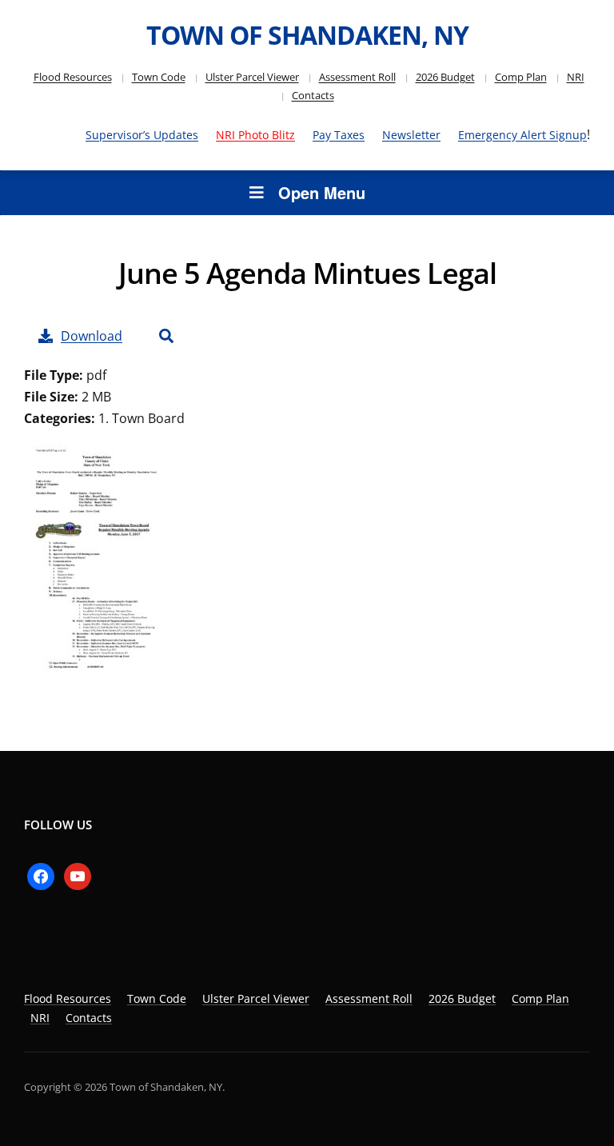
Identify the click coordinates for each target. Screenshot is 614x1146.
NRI (575, 77)
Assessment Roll (357, 77)
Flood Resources (73, 77)
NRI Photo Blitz (255, 134)
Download (91, 336)
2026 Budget (445, 77)
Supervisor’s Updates (142, 134)
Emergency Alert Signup (522, 134)
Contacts (313, 95)
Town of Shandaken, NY (307, 35)
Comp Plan (521, 77)
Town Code (158, 77)
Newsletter (411, 134)
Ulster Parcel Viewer (252, 77)
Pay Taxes (339, 134)
